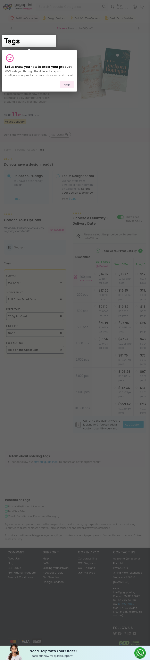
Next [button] (67, 85)
